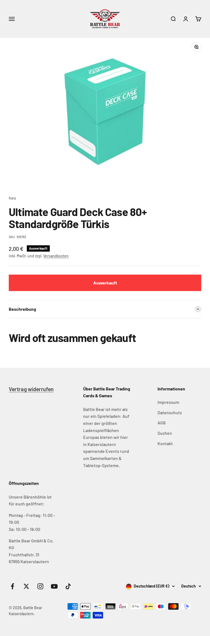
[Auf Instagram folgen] (40, 586)
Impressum (168, 402)
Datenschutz (170, 412)
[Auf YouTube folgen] (54, 586)
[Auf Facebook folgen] (12, 586)
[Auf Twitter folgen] (26, 586)
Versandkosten (56, 256)
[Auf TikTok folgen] (68, 586)
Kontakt (165, 443)
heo (12, 197)
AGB (162, 422)
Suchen (165, 433)
